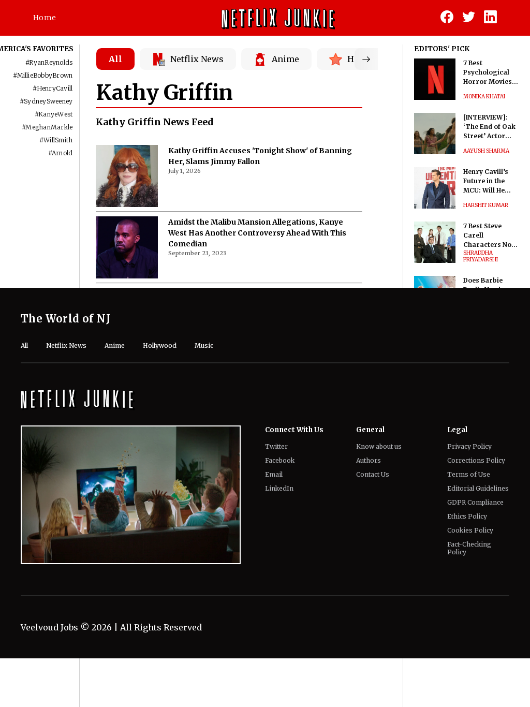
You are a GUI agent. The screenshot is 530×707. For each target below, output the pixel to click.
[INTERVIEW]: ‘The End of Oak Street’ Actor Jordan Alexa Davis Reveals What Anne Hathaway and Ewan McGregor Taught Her (490, 127)
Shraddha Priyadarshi (480, 256)
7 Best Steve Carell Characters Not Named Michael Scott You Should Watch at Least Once (490, 235)
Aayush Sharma (486, 151)
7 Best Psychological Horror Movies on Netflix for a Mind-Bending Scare (487, 72)
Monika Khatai (484, 96)
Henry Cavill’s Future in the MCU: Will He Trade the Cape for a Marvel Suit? (488, 181)
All (115, 59)
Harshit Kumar (485, 205)
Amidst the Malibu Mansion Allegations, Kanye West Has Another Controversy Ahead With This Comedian (257, 232)
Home (44, 17)
